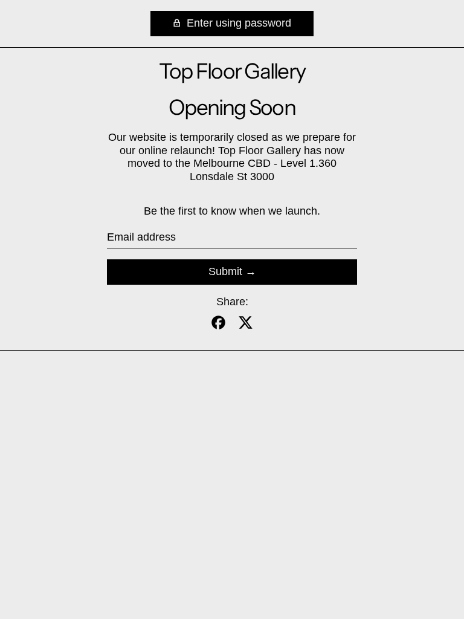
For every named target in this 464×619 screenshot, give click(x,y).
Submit (225, 271)
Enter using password (237, 23)
